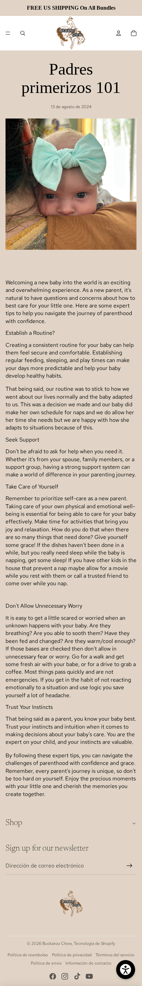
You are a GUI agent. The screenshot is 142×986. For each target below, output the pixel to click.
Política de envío (46, 963)
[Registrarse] (129, 866)
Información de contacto (88, 963)
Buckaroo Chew (57, 943)
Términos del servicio (114, 955)
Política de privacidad (72, 955)
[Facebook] (53, 976)
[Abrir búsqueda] (22, 33)
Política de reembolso (28, 955)
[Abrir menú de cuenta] (118, 33)
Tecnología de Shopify (94, 943)
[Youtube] (89, 976)
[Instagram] (65, 976)
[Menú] (8, 33)
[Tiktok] (77, 976)
